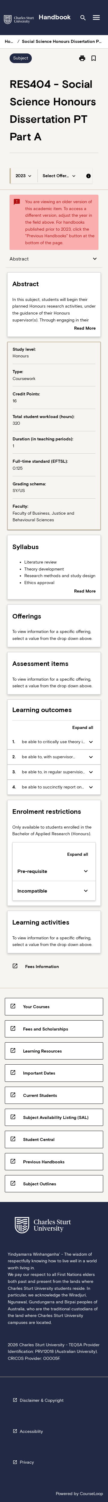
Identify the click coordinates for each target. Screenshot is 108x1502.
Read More (85, 329)
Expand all (82, 727)
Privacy (27, 1462)
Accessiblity (31, 1431)
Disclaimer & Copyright (42, 1400)
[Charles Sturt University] (19, 21)
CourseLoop (91, 1493)
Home (10, 41)
